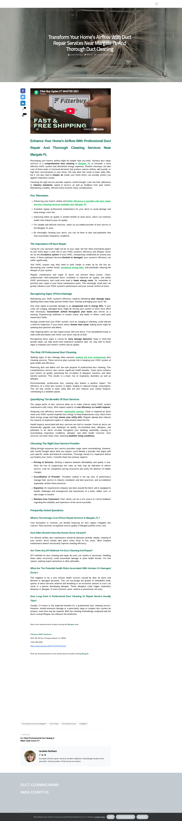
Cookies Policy (99, 817)
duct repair (54, 723)
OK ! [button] (110, 817)
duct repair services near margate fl (34, 723)
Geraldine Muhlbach (76, 54)
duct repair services (69, 723)
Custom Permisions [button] (125, 817)
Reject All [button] (142, 817)
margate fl (84, 723)
